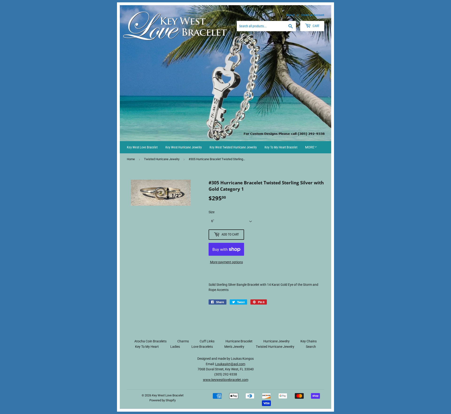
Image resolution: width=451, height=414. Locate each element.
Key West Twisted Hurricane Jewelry (233, 147)
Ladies (175, 346)
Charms (183, 341)
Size (211, 212)
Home (131, 159)
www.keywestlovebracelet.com (225, 380)
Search (311, 346)
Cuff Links (207, 341)
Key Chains (308, 341)
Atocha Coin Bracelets (150, 341)
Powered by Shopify (162, 400)
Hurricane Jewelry (276, 341)
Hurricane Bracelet (239, 341)
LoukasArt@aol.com (230, 364)
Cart (315, 26)
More (309, 147)
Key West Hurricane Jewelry (183, 147)
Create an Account (312, 15)
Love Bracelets (202, 346)
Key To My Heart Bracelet (280, 147)
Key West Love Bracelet (142, 147)
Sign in (290, 15)
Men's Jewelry (234, 346)
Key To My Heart (147, 346)
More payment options (226, 262)
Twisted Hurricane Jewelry (161, 159)
